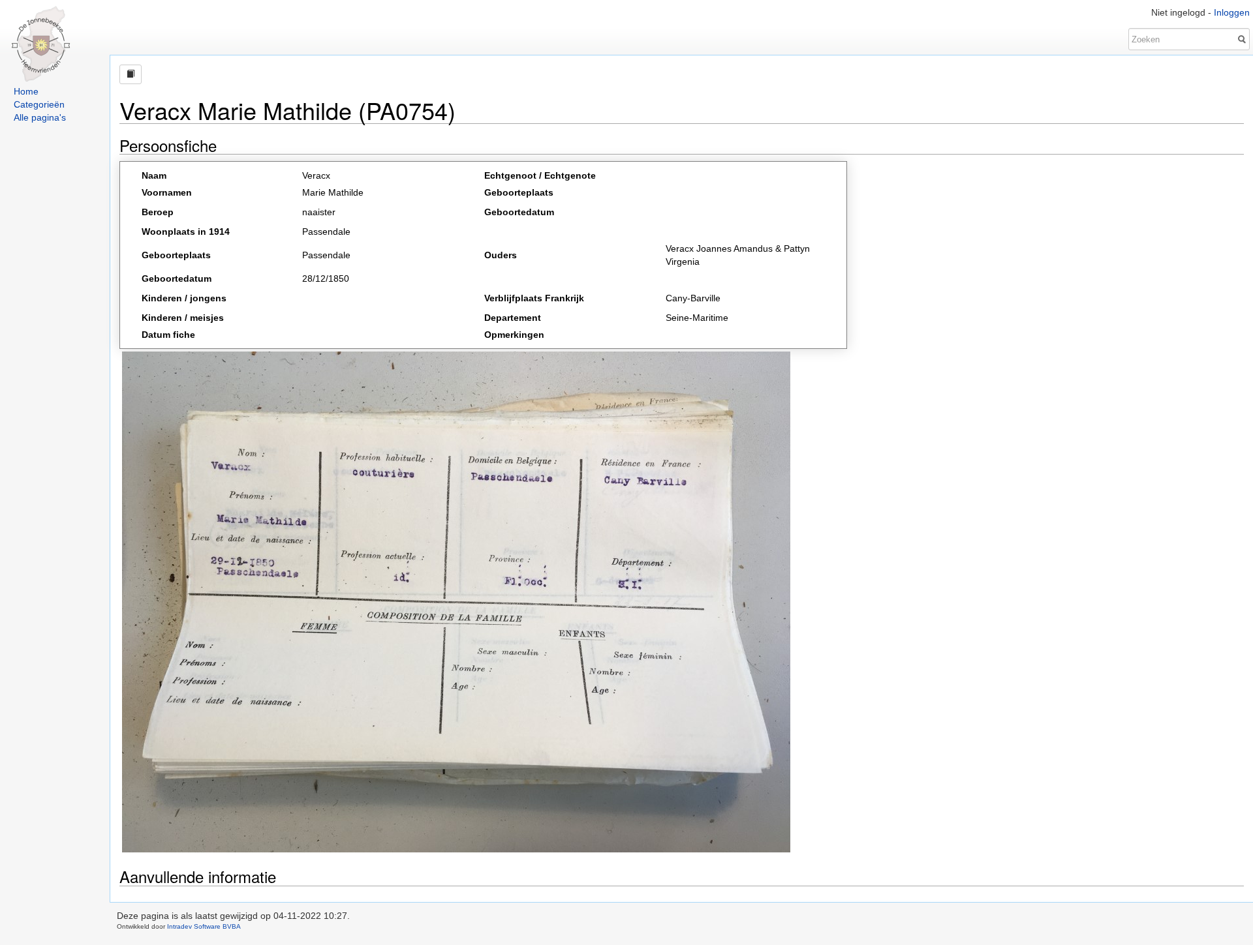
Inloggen (1232, 12)
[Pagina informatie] (130, 74)
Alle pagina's (40, 117)
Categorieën (39, 104)
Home (26, 91)
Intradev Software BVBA (204, 926)
